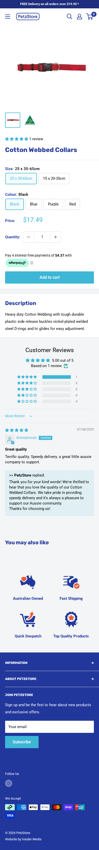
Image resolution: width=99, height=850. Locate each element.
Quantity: (12, 237)
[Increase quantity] (55, 237)
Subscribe (22, 742)
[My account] (79, 16)
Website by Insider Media (23, 839)
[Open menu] (7, 17)
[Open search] (69, 16)
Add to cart (50, 277)
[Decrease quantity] (28, 237)
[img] (16, 430)
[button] (17, 139)
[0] (90, 16)
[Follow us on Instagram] (8, 783)
